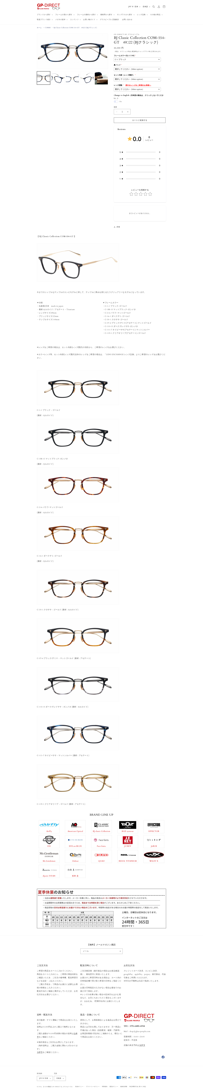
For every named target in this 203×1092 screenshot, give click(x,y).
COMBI (48, 28)
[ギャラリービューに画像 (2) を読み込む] (58, 78)
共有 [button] (118, 227)
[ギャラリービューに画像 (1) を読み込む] (43, 78)
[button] (44, 14)
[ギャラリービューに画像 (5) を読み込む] (101, 78)
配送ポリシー (114, 1086)
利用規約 (104, 1086)
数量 (115, 107)
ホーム (39, 28)
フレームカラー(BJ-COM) (124, 55)
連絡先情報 (123, 1086)
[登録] (120, 951)
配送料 (134, 51)
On (120, 101)
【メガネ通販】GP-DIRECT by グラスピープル (58, 1087)
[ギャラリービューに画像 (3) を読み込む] (72, 78)
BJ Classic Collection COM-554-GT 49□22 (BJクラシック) (75, 28)
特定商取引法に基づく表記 (137, 1086)
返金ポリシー (79, 1086)
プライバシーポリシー (93, 1086)
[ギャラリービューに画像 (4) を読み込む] (87, 78)
